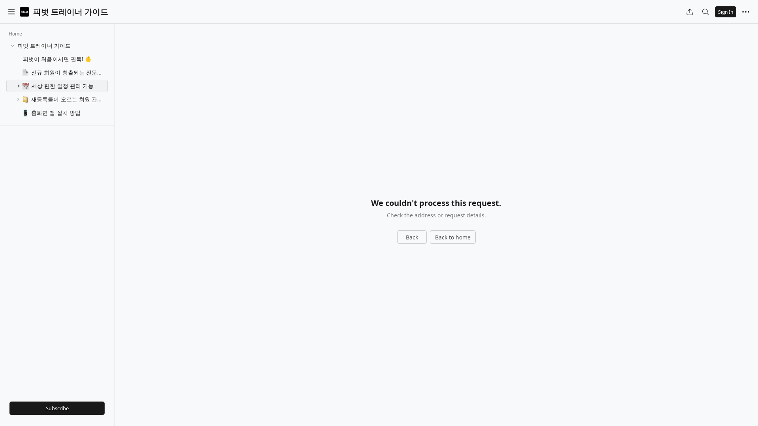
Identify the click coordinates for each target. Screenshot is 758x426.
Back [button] (412, 237)
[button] (11, 12)
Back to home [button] (453, 237)
